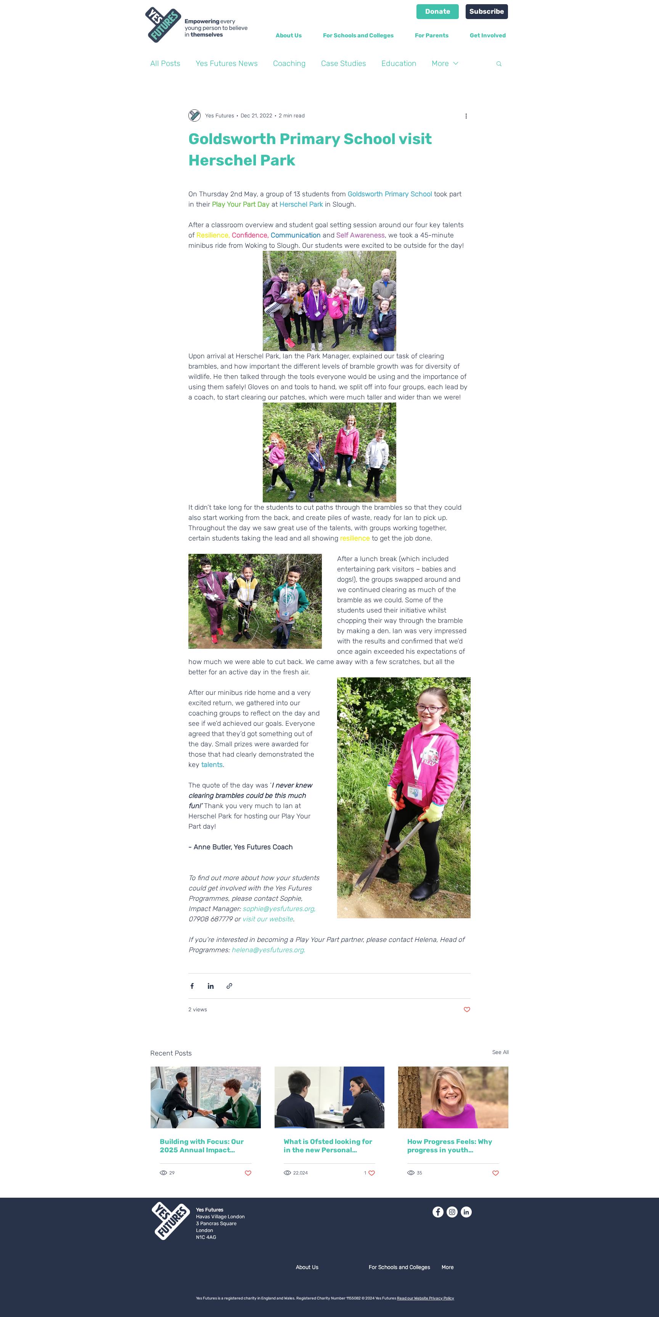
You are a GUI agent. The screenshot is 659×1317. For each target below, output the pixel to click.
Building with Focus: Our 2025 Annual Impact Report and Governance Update (202, 1145)
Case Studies (343, 63)
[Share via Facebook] (192, 986)
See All (500, 1052)
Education (398, 63)
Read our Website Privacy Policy (425, 1298)
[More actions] (466, 115)
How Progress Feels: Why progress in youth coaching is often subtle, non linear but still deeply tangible (451, 1145)
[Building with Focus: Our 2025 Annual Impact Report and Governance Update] (206, 1097)
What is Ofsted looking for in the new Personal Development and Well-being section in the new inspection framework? (328, 1145)
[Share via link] (229, 986)
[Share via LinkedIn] (210, 986)
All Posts (165, 63)
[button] (499, 63)
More (440, 63)
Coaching (289, 63)
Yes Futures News (227, 63)
